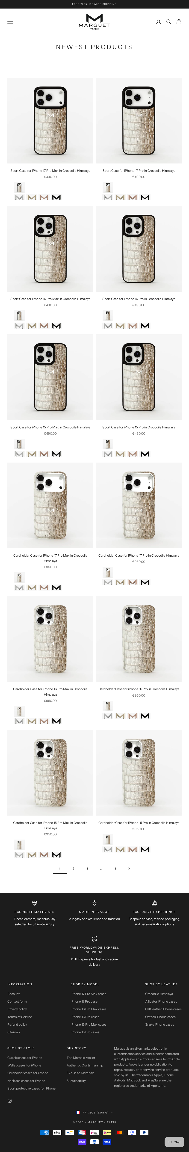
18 (115, 868)
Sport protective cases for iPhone (31, 1088)
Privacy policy (17, 1009)
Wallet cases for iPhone (24, 1065)
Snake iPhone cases (159, 1024)
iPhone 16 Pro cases (85, 1017)
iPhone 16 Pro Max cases (88, 1009)
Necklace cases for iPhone (26, 1081)
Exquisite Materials (80, 1073)
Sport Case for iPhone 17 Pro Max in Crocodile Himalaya (50, 171)
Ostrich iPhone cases (160, 1017)
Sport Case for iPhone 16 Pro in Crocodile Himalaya (138, 299)
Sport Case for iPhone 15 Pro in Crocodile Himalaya (138, 427)
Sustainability (76, 1081)
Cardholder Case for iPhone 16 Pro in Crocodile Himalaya (138, 689)
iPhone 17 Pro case (84, 1001)
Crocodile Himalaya (159, 994)
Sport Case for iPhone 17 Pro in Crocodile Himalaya (139, 171)
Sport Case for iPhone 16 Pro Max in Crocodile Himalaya (50, 299)
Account (13, 994)
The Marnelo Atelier (81, 1058)
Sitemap (13, 1032)
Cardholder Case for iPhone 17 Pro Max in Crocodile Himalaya (50, 558)
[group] (19, 187)
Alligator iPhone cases (161, 1001)
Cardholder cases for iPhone (27, 1073)
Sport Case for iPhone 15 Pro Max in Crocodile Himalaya (50, 427)
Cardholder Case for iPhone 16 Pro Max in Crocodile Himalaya (50, 691)
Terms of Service (19, 1017)
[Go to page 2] (129, 868)
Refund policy (17, 1024)
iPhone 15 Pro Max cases (88, 1024)
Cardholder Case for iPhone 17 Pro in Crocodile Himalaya (138, 555)
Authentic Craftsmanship (85, 1065)
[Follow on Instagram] (9, 1101)
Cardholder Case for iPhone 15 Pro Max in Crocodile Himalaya (50, 825)
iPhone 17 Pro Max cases (88, 994)
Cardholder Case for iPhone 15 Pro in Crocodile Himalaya (138, 823)
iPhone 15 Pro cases (85, 1032)
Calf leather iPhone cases (163, 1009)
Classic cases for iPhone (24, 1058)
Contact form (17, 1001)
